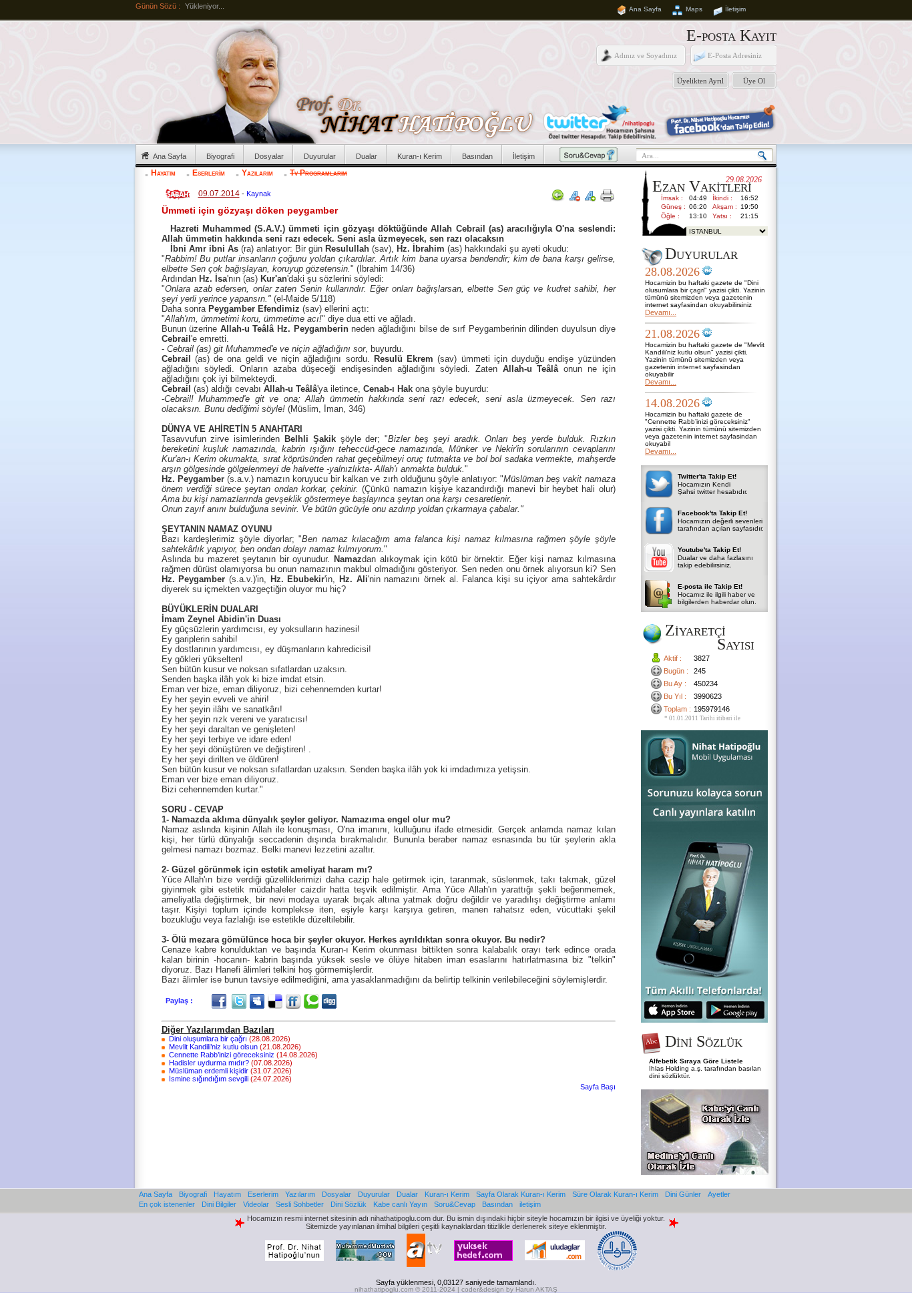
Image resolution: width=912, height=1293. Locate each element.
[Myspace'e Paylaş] (259, 1001)
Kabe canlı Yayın (400, 1204)
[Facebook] (221, 1001)
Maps (694, 9)
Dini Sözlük (348, 1204)
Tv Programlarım (318, 173)
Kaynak (258, 194)
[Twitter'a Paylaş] (241, 1001)
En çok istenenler (167, 1204)
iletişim (530, 1204)
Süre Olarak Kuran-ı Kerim (615, 1194)
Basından (477, 156)
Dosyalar (269, 156)
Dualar (366, 156)
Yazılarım (257, 173)
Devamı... (660, 312)
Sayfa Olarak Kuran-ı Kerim (520, 1194)
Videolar (256, 1204)
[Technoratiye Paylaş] (313, 1001)
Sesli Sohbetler (300, 1204)
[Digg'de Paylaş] (331, 1001)
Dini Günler (683, 1194)
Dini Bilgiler (219, 1204)
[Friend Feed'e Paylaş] (295, 1001)
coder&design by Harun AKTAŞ (509, 1289)
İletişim (735, 9)
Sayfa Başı (598, 1087)
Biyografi (220, 156)
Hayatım (163, 173)
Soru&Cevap (454, 1204)
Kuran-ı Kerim (419, 156)
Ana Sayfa (645, 9)
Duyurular (320, 156)
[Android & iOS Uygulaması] (704, 1020)
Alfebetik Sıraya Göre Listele (696, 1061)
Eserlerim (208, 173)
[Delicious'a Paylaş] (277, 1001)
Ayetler (719, 1194)
